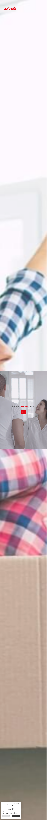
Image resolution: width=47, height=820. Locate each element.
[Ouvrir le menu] (45, 3)
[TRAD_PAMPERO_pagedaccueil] (10, 10)
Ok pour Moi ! (16, 816)
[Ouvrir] (23, 412)
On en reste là (16, 803)
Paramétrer (5, 816)
